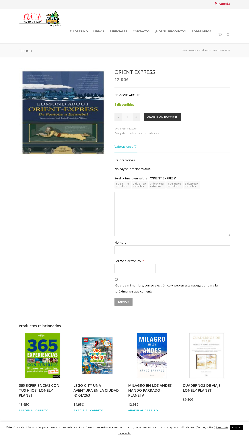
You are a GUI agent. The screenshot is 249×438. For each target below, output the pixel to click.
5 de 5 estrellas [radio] (190, 185)
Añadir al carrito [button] (34, 410)
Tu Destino (79, 31)
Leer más (222, 427)
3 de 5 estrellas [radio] (155, 185)
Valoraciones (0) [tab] (125, 146)
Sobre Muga (201, 31)
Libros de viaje (151, 133)
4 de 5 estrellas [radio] (173, 185)
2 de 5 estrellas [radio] (138, 185)
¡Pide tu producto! (170, 31)
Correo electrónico (129, 261)
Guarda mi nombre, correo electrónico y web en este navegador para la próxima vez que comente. (166, 288)
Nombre (122, 242)
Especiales (118, 31)
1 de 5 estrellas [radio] (121, 185)
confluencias (135, 133)
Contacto (141, 31)
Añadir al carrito (162, 116)
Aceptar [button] (236, 427)
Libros (98, 31)
